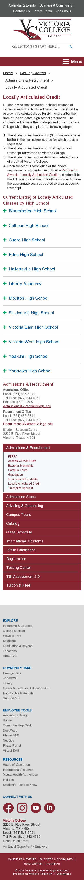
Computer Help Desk (17, 725)
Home (8, 73)
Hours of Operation (16, 764)
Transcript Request (20, 488)
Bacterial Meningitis (20, 465)
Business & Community (56, 5)
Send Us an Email (16, 841)
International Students (23, 479)
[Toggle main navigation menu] (66, 61)
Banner (8, 720)
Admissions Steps (21, 497)
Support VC (11, 698)
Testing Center (18, 567)
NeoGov (8, 740)
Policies (8, 779)
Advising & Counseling (24, 506)
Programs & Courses (17, 625)
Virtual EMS (11, 750)
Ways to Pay (12, 635)
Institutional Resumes (18, 769)
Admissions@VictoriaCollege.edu (27, 406)
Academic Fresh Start (22, 461)
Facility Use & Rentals (18, 693)
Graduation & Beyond (18, 646)
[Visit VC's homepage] (42, 29)
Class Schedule (19, 532)
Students (9, 640)
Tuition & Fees (18, 585)
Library (7, 683)
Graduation (15, 474)
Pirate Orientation (21, 550)
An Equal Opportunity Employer (26, 846)
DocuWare (10, 730)
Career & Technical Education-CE (26, 688)
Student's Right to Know (20, 784)
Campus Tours (17, 470)
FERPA (12, 456)
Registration (16, 559)
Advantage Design (15, 715)
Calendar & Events (22, 5)
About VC (10, 656)
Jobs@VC (63, 11)
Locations (10, 651)
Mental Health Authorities (20, 774)
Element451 (11, 735)
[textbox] (42, 46)
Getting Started (33, 73)
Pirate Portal (43, 11)
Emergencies (12, 673)
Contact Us (21, 11)
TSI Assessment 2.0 (23, 576)
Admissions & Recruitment (27, 80)
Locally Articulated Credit (26, 87)
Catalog (12, 523)
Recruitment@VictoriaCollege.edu (28, 424)
